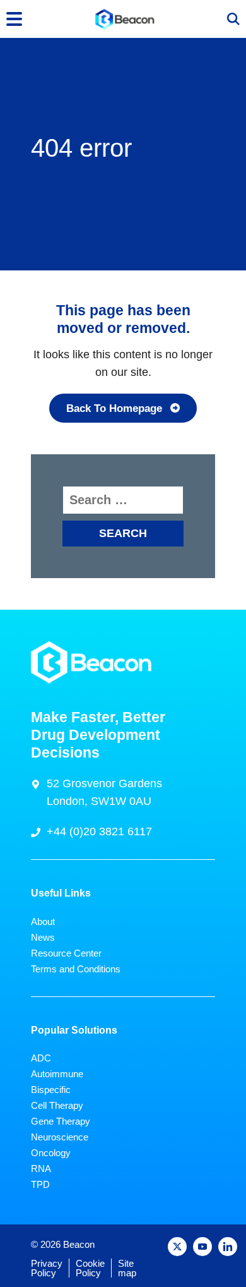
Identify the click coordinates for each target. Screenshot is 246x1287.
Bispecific (51, 1089)
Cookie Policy (90, 1268)
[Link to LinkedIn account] (227, 1246)
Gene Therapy (60, 1121)
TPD (40, 1184)
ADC (41, 1058)
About (43, 921)
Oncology (51, 1152)
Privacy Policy (46, 1268)
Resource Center (66, 953)
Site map (127, 1268)
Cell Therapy (57, 1105)
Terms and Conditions (75, 969)
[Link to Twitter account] (177, 1246)
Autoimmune (57, 1073)
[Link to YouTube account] (202, 1246)
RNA (41, 1168)
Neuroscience (59, 1137)
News (43, 937)
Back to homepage (114, 408)
